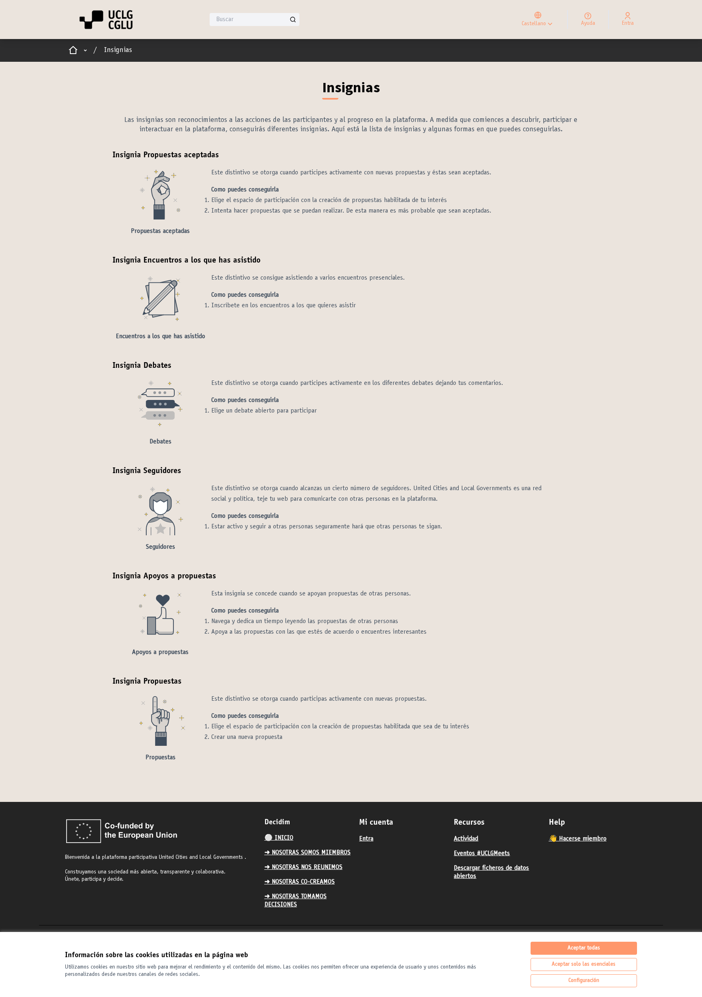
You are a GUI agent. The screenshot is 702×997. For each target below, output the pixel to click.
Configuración (583, 981)
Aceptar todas (584, 948)
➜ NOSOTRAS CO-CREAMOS (299, 882)
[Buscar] (293, 19)
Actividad (466, 839)
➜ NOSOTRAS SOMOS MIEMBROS (307, 852)
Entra (366, 839)
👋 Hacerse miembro (578, 839)
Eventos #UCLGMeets (482, 853)
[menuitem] (308, 838)
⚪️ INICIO (278, 838)
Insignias (118, 50)
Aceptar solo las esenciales (583, 964)
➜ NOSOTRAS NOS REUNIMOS (303, 867)
